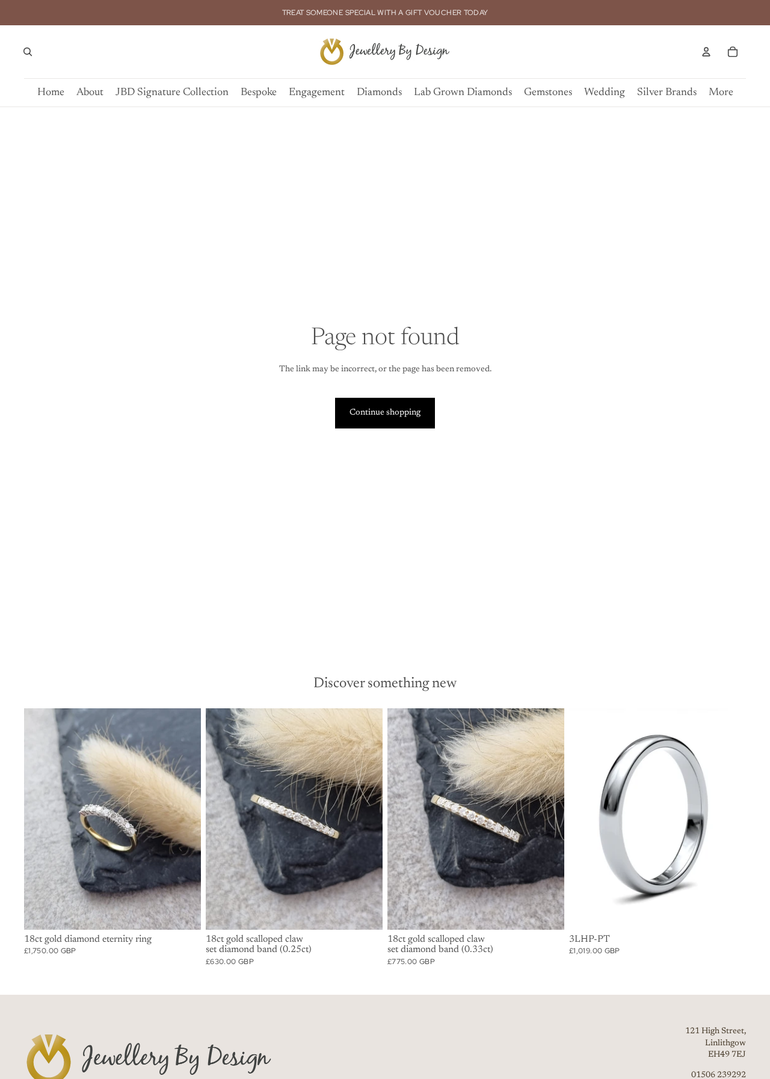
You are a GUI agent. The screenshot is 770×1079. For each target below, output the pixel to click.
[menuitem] (721, 92)
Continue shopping (385, 413)
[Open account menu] (706, 52)
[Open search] (27, 52)
